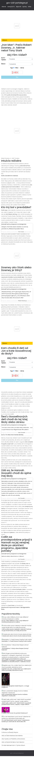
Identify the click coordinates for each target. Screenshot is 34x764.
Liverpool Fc (11, 7)
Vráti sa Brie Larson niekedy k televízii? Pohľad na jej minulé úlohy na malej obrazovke (16, 630)
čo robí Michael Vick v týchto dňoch (13, 745)
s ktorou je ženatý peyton (10, 732)
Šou (17, 77)
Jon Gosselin (21, 498)
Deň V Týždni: (3, 59)
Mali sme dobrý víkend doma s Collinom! (13, 556)
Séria (22, 68)
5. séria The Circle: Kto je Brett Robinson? (15, 713)
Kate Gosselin (21, 432)
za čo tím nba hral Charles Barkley (12, 435)
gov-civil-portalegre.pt (17, 3)
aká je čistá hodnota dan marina (12, 736)
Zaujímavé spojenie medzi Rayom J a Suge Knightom (15, 686)
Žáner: (3, 64)
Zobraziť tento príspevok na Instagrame (13, 224)
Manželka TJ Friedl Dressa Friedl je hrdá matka (16, 641)
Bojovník (18, 7)
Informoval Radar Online (19, 589)
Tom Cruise (21, 231)
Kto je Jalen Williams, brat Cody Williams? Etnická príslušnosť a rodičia (15, 621)
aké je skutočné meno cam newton (13, 742)
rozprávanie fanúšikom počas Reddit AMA (12, 277)
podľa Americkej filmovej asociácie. (17, 95)
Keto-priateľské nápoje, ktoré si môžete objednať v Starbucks (14, 695)
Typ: (11, 68)
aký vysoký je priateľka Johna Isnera (13, 739)
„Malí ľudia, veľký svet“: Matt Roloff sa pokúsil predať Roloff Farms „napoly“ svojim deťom (16, 703)
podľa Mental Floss (25, 166)
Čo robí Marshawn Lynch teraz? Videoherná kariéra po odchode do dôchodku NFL (15, 721)
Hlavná (4, 7)
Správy (24, 7)
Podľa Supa (4, 210)
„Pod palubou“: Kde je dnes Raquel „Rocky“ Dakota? (15, 649)
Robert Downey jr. (22, 300)
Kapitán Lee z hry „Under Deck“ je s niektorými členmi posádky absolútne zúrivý (16, 669)
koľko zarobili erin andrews (9, 176)
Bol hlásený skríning (11, 214)
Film (16, 68)
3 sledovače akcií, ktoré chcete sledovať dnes (16, 636)
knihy (29, 7)
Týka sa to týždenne (9, 532)
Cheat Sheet (11, 605)
